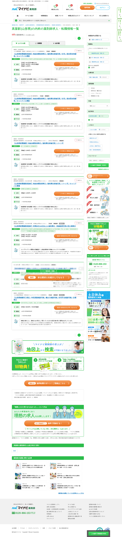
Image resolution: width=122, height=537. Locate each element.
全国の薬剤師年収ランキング (96, 511)
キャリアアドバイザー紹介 (75, 509)
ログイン (103, 7)
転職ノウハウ (59, 15)
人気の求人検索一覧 (73, 514)
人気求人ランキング (73, 511)
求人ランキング (89, 15)
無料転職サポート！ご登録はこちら (47, 383)
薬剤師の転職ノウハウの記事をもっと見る (71, 493)
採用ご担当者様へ (88, 3)
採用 (44, 528)
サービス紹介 (29, 15)
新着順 (40, 43)
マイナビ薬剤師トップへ (53, 504)
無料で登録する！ (48, 423)
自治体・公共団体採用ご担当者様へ (56, 509)
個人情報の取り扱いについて (54, 511)
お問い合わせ (50, 516)
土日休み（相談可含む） (95, 146)
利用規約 (49, 514)
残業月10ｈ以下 (93, 138)
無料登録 (87, 7)
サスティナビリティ (33, 528)
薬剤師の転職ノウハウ (95, 504)
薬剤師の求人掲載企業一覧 (75, 516)
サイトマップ (50, 518)
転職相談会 (44, 15)
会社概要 (14, 528)
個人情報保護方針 (64, 528)
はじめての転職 (93, 509)
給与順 (57, 43)
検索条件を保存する (103, 169)
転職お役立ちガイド (74, 15)
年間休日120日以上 (94, 142)
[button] (79, 50)
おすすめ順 (21, 43)
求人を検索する (104, 15)
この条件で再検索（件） (98, 165)
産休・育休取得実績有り (95, 149)
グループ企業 (52, 528)
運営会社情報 (71, 518)
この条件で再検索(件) (98, 533)
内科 (14, 451)
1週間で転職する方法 (94, 514)
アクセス (22, 528)
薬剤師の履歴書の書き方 (95, 507)
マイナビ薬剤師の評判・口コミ (97, 516)
